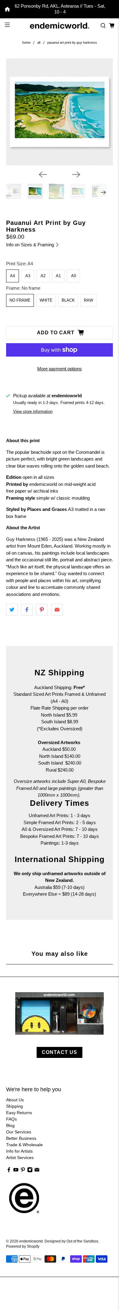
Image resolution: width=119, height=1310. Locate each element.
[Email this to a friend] (57, 609)
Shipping (14, 1106)
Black (68, 300)
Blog (10, 1125)
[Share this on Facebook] (27, 609)
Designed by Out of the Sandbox (71, 1241)
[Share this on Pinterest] (42, 609)
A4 (12, 275)
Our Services (18, 1131)
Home (26, 42)
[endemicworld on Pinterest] (23, 1171)
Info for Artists (19, 1151)
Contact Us (59, 1052)
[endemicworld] (59, 25)
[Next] (76, 174)
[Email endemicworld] (37, 1171)
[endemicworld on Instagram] (30, 1171)
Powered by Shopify (22, 1246)
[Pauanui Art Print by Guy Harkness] (59, 112)
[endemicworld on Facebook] (9, 1171)
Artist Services (20, 1157)
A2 (43, 275)
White (46, 300)
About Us (15, 1099)
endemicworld (31, 1241)
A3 (27, 275)
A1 (58, 275)
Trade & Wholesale (24, 1144)
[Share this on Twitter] (12, 609)
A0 (73, 275)
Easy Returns (19, 1112)
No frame (20, 300)
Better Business (21, 1138)
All (38, 42)
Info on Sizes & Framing (30, 244)
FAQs (11, 1119)
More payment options (59, 368)
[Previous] (42, 174)
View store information (32, 411)
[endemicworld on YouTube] (16, 1171)
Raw (88, 300)
